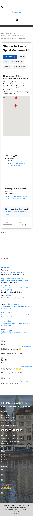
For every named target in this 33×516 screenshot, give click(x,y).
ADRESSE (22, 57)
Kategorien (11, 33)
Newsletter (4, 443)
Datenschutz (16, 511)
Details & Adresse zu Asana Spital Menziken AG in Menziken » (17, 197)
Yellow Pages (5, 462)
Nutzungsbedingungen (11, 509)
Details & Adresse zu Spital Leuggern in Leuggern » (17, 164)
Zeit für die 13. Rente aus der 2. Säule (12, 272)
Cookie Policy (23, 509)
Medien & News (6, 454)
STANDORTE (10, 57)
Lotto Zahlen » (27, 347)
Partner (3, 446)
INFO (6, 62)
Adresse (8, 223)
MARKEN (8, 67)
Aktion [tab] (7, 267)
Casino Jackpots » (26, 381)
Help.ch (14, 505)
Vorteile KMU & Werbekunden (10, 441)
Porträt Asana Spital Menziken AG (12, 36)
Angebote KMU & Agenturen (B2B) (11, 438)
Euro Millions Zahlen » (24, 366)
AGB (23, 507)
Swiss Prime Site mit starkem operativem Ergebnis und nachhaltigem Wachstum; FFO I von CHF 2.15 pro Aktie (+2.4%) (16, 288)
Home (3, 33)
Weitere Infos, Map (23, 224)
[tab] (3, 267)
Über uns (16, 513)
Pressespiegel (5, 459)
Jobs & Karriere (5, 457)
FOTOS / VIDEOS (19, 67)
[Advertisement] (14, 245)
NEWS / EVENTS (17, 62)
